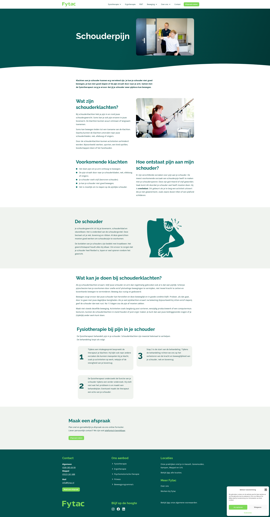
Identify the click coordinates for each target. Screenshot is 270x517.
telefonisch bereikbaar (115, 430)
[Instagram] (113, 509)
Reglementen (248, 513)
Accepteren (238, 507)
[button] (266, 490)
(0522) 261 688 (68, 474)
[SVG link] (69, 4)
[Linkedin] (123, 509)
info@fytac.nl (68, 482)
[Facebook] (118, 509)
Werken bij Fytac (168, 491)
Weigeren (257, 507)
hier (168, 472)
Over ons (165, 486)
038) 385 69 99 (69, 467)
